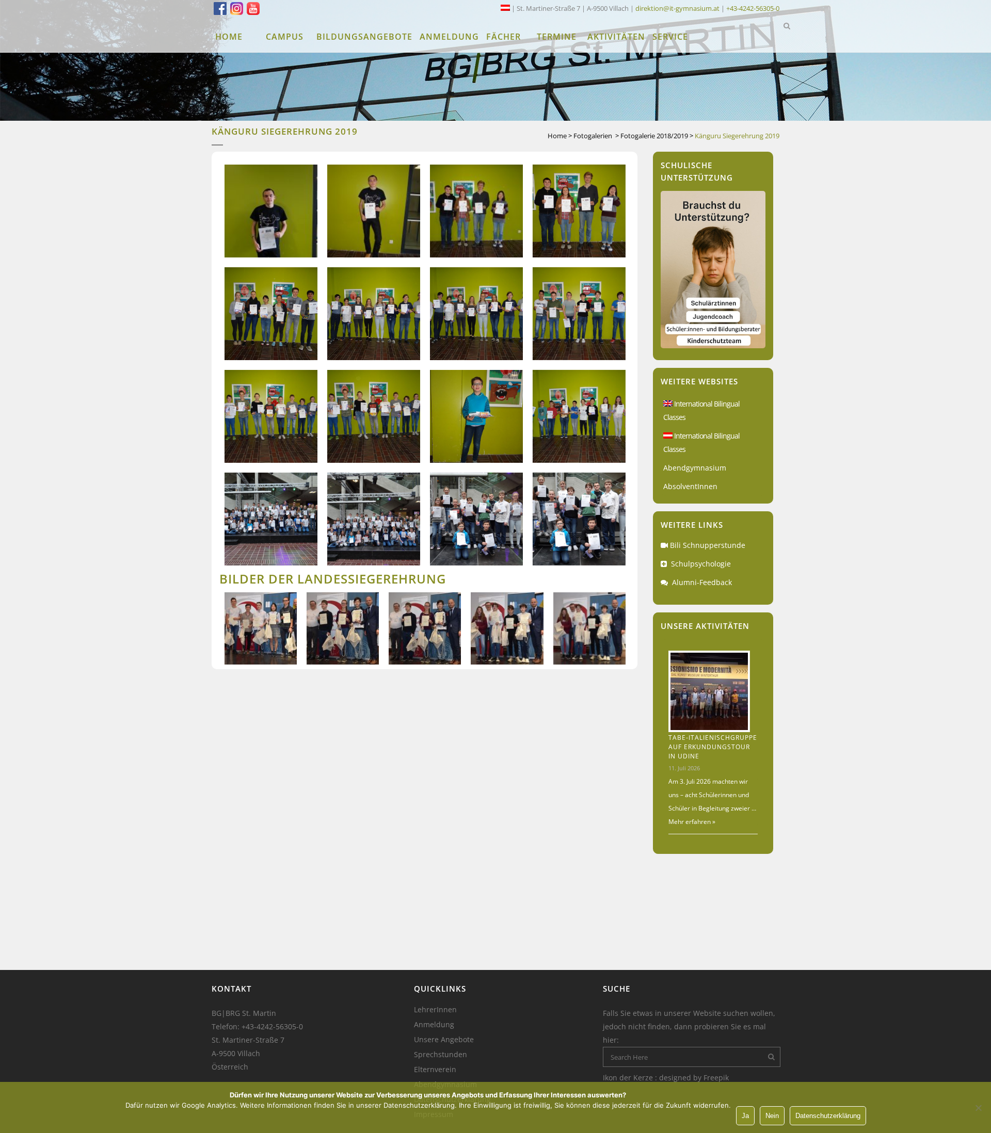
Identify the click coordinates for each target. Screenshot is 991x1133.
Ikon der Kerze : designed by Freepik (666, 1077)
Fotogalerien (592, 135)
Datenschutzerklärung (827, 1116)
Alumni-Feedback (702, 582)
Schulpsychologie (701, 564)
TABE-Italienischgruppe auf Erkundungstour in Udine (712, 746)
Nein (772, 1116)
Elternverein (435, 1069)
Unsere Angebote (444, 1040)
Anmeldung (434, 1025)
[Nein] (978, 1108)
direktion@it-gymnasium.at (677, 8)
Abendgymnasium (694, 468)
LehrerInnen (435, 1010)
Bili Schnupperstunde (707, 545)
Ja (745, 1116)
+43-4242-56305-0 (752, 8)
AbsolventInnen (690, 486)
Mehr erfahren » (691, 821)
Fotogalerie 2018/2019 (654, 135)
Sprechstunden (440, 1054)
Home (557, 135)
